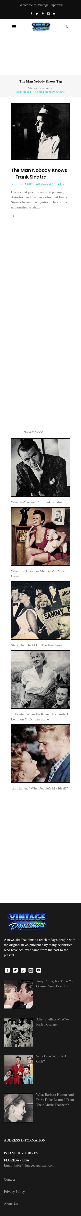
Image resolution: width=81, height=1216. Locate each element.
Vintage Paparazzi (39, 88)
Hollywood (44, 184)
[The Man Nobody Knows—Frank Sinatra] (40, 131)
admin (61, 184)
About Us (11, 1204)
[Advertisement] (40, 54)
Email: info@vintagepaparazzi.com (29, 1165)
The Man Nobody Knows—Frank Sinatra (39, 173)
